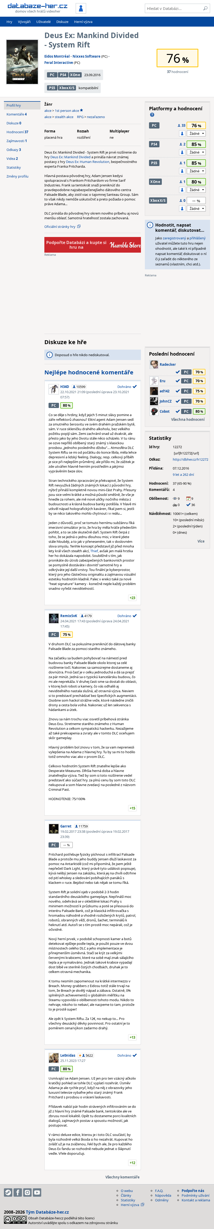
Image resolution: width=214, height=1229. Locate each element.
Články (126, 1195)
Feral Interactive (58, 62)
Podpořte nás (193, 1190)
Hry (9, 21)
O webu (127, 1190)
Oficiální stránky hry (59, 226)
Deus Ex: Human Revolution (87, 161)
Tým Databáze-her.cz (47, 1212)
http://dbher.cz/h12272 (190, 459)
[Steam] (8, 1192)
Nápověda (163, 1195)
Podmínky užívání (195, 1195)
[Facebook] (18, 1192)
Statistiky (14, 167)
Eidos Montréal (57, 56)
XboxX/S (67, 88)
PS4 (63, 74)
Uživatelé (43, 21)
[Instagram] (27, 1192)
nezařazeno (96, 116)
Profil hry (14, 105)
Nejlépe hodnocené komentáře (88, 372)
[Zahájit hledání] (205, 8)
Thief (94, 551)
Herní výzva (83, 21)
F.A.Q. (159, 1190)
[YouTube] (37, 1192)
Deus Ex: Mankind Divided (70, 157)
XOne (75, 74)
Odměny (162, 1200)
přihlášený (197, 238)
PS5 (52, 88)
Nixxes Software (86, 56)
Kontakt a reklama (196, 1200)
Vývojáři (24, 21)
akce (47, 110)
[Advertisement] (92, 293)
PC (52, 74)
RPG (80, 116)
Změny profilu (17, 176)
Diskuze (62, 21)
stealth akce (64, 116)
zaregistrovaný (174, 238)
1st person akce (67, 110)
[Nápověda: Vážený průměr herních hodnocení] (152, 115)
